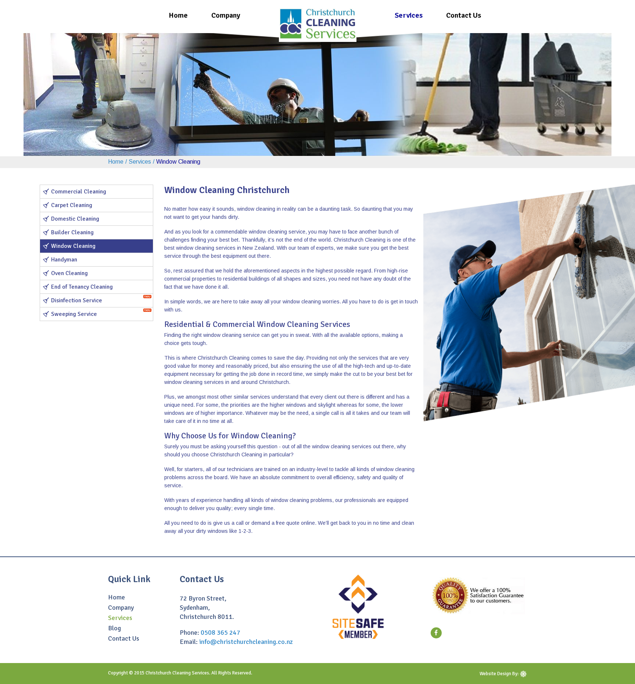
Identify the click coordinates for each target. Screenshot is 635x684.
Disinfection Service (76, 300)
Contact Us (463, 15)
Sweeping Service (74, 314)
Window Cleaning (73, 246)
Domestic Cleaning (75, 218)
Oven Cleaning (69, 273)
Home (178, 15)
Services (409, 15)
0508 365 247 (220, 632)
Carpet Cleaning (71, 205)
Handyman (64, 259)
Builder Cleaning (72, 232)
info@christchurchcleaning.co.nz (246, 642)
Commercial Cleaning (78, 191)
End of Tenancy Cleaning (82, 287)
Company (225, 15)
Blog (114, 628)
